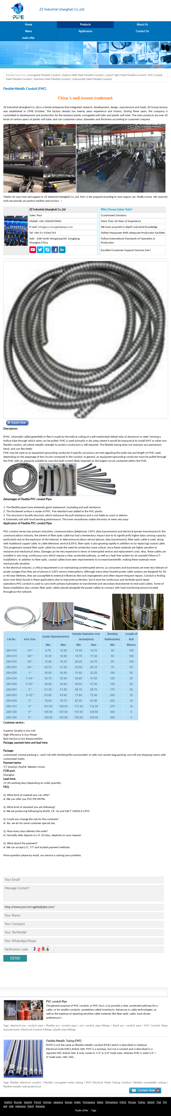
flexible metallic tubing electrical (22, 1086)
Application (85, 31)
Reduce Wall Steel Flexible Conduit (83, 75)
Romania (40, 1106)
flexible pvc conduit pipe (61, 1025)
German (47, 1102)
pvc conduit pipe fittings (95, 1025)
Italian (100, 1102)
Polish (123, 1102)
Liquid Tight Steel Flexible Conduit (126, 75)
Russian (18, 1102)
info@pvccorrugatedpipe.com (55, 227)
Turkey (141, 1102)
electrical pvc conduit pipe (26, 1025)
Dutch (30, 1106)
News (28, 31)
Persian (132, 1102)
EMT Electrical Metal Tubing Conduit (108, 1082)
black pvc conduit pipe (127, 1025)
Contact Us (142, 31)
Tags (93, 1110)
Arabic (77, 1102)
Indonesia (20, 1106)
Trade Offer (81, 1110)
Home (28, 24)
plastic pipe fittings (64, 1029)
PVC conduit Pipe (56, 1001)
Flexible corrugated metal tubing (63, 1082)
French (37, 1102)
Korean (68, 1102)
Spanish (28, 1102)
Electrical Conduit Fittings (36, 1029)
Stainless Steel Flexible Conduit (52, 79)
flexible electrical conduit (25, 1082)
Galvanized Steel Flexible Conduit (92, 79)
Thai (158, 1102)
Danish (151, 1102)
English (8, 1102)
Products (85, 24)
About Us (142, 24)
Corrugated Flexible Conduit (43, 75)
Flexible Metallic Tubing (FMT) (63, 1041)
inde (11, 1106)
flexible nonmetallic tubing (150, 1082)
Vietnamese (111, 1102)
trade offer (28, 38)
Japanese (58, 1102)
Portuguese (89, 1102)
